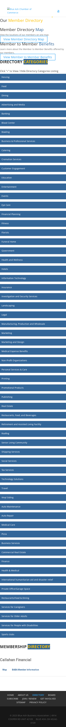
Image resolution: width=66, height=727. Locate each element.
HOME (10, 695)
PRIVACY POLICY (37, 702)
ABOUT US (23, 695)
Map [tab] (4, 669)
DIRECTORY (38, 695)
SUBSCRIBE (12, 698)
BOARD (51, 695)
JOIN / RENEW (29, 698)
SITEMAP (20, 702)
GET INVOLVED (48, 698)
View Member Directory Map (23, 39)
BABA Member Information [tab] (25, 669)
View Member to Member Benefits (27, 57)
